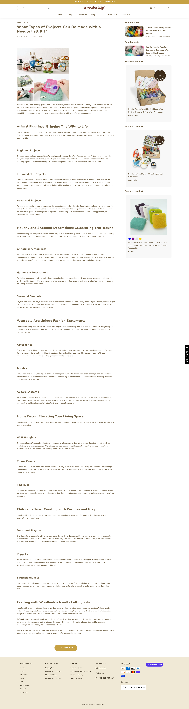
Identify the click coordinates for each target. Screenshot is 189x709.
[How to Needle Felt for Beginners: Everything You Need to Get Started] (134, 51)
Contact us (126, 15)
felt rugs (61, 490)
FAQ (101, 15)
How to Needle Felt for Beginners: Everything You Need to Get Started (157, 50)
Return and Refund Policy (80, 671)
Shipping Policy (76, 675)
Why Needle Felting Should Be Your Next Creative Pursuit (158, 30)
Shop (70, 15)
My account (24, 692)
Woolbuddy (24, 619)
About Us (83, 15)
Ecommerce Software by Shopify (93, 704)
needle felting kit (84, 110)
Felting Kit (49, 668)
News (26, 23)
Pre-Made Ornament (53, 671)
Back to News (67, 647)
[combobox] (34, 8)
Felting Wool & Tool (53, 678)
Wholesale (112, 15)
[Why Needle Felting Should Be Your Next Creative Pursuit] (134, 31)
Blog (93, 15)
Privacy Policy (76, 668)
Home (60, 15)
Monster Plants (51, 675)
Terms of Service (76, 678)
